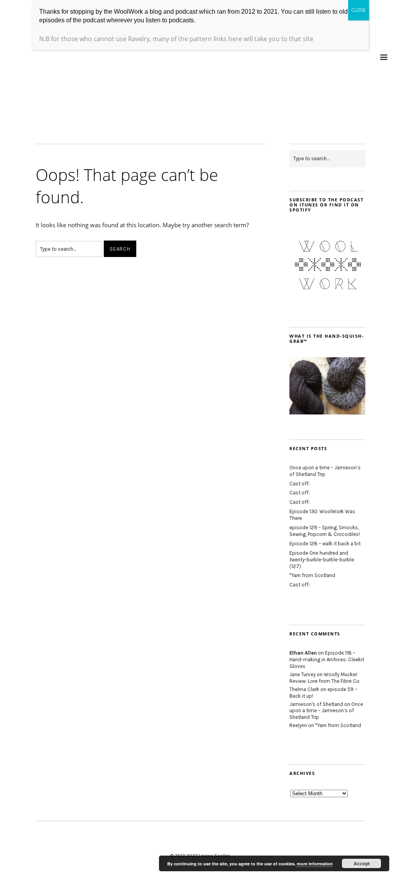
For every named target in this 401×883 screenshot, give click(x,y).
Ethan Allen (303, 653)
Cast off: (299, 484)
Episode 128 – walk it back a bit (325, 543)
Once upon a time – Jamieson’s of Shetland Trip (325, 471)
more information (315, 864)
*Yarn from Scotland (312, 575)
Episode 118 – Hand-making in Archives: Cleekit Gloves (326, 659)
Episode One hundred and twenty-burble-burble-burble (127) (321, 559)
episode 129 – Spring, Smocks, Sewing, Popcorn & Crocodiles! (324, 531)
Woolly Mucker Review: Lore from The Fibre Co (324, 677)
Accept (362, 863)
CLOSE (358, 10)
